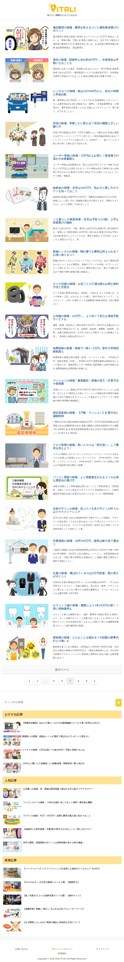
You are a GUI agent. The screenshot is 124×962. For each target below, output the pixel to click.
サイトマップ (102, 949)
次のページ (62, 669)
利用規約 (62, 953)
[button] (119, 703)
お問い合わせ (21, 949)
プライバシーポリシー (62, 949)
